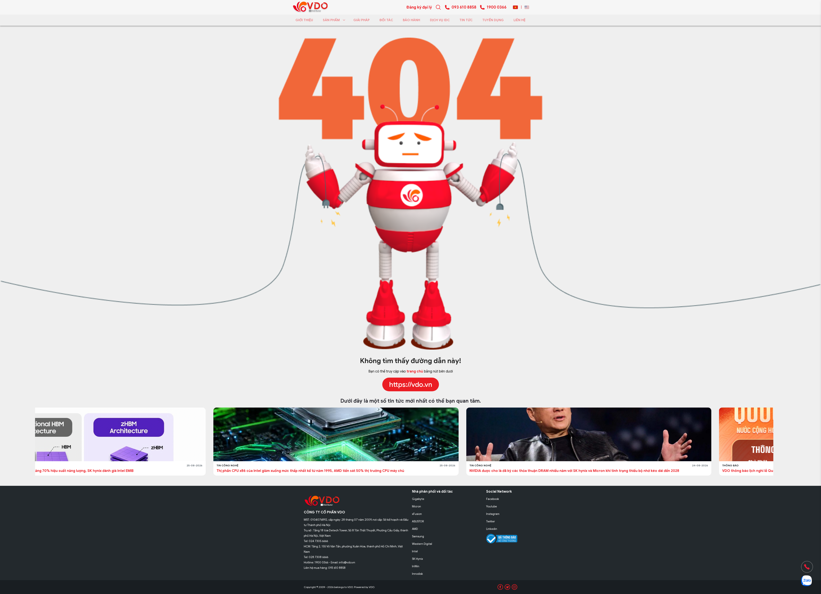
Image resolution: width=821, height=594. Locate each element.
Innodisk (417, 574)
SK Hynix (417, 559)
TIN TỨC (466, 20)
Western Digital (422, 544)
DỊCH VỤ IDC (440, 20)
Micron (416, 506)
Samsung (418, 536)
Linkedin (491, 529)
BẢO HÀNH (411, 20)
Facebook (492, 499)
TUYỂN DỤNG (493, 20)
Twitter (490, 521)
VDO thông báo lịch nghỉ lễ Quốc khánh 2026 (581, 471)
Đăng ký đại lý (419, 7)
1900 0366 (496, 7)
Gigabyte (418, 499)
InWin (415, 566)
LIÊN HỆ (520, 20)
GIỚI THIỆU (304, 20)
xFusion (417, 514)
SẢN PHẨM (331, 20)
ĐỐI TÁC (386, 20)
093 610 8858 (464, 7)
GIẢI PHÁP (361, 20)
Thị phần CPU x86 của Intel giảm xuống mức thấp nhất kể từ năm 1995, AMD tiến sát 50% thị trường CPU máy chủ (132, 471)
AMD (415, 529)
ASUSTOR (418, 521)
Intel (415, 551)
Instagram (492, 514)
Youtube (491, 506)
